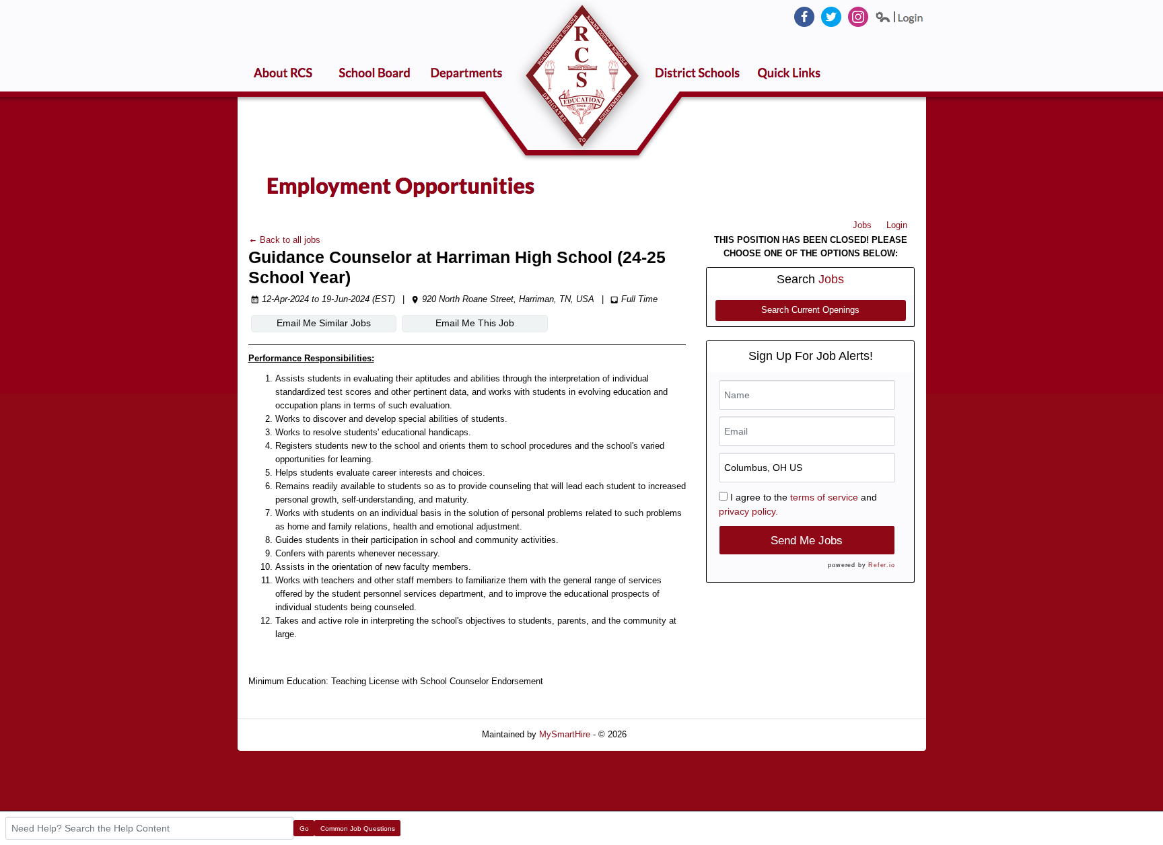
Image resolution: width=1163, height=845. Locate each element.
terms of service (824, 497)
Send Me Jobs (807, 540)
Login (896, 225)
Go (304, 828)
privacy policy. (748, 511)
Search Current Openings (810, 310)
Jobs (862, 225)
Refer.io (881, 565)
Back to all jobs (288, 240)
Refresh (666, 734)
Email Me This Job (474, 323)
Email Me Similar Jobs (324, 323)
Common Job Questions (357, 828)
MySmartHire (564, 734)
